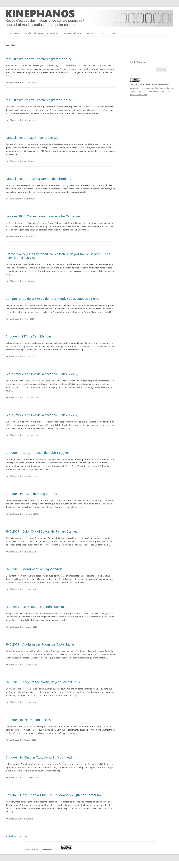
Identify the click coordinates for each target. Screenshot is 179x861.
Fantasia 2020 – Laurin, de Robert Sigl (32, 137)
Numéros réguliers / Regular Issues (41, 33)
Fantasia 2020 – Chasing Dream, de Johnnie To (39, 178)
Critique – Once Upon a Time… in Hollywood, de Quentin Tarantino (53, 795)
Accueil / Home (12, 33)
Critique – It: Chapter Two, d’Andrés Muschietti (39, 757)
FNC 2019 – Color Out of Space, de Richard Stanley (41, 531)
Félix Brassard (15, 82)
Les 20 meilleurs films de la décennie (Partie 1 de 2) (42, 415)
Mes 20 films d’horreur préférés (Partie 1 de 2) (38, 100)
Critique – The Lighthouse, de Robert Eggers (37, 452)
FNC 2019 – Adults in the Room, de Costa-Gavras (40, 644)
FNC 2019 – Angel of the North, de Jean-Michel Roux (43, 682)
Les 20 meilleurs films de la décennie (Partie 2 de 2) (42, 374)
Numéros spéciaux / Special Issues (79, 33)
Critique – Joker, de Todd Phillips (28, 720)
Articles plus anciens (16, 836)
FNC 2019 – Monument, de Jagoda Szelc (34, 569)
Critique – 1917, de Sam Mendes (29, 336)
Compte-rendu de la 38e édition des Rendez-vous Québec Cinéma (52, 298)
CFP (102, 33)
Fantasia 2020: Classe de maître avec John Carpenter (43, 216)
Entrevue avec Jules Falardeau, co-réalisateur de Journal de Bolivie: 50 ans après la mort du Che (58, 256)
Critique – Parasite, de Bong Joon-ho (31, 494)
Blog (112, 33)
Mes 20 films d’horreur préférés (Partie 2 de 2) (38, 59)
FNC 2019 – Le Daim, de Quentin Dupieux (35, 606)
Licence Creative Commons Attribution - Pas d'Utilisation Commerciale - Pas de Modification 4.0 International (151, 91)
